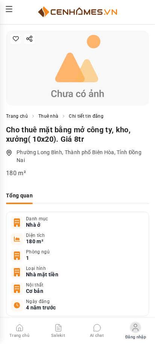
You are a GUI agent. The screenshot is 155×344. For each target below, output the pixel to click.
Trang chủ (17, 116)
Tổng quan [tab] (19, 195)
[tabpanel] (77, 264)
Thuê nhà (48, 116)
